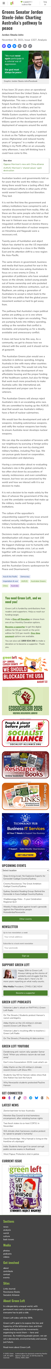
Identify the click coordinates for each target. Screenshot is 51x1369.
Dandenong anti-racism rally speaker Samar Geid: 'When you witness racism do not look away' (24, 1054)
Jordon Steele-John (13, 34)
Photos (6, 1250)
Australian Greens (38, 581)
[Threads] (42, 1097)
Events (6, 1277)
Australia (14, 586)
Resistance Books (11, 1291)
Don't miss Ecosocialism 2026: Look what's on (25, 1062)
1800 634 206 (28, 640)
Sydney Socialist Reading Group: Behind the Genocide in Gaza (24, 893)
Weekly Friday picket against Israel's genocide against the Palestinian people (25, 908)
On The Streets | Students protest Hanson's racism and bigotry (24, 1016)
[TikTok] (19, 1097)
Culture (6, 1236)
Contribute (8, 1271)
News (5, 1226)
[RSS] (47, 1097)
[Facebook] (9, 46)
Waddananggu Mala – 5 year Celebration (22, 899)
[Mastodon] (4, 46)
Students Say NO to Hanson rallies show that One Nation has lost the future (24, 1076)
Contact (6, 1274)
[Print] (20, 46)
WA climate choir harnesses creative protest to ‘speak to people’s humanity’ (24, 1127)
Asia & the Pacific (10, 576)
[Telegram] (30, 1097)
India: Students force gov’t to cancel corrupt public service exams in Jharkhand (23, 1143)
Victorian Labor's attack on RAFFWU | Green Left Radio (24, 1009)
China (5, 586)
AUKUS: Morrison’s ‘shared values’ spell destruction (22, 169)
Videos (6, 1257)
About (6, 1268)
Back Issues (8, 1239)
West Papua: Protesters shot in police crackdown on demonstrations (21, 1150)
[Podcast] (9, 1097)
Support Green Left (16, 964)
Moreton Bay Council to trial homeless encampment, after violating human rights (23, 1112)
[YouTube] (3, 1097)
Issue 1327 (31, 39)
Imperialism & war (10, 581)
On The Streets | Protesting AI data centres (23, 1038)
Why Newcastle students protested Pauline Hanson (24, 1084)
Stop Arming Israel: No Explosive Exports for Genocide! (24, 877)
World (6, 1233)
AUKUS (24, 581)
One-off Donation (21, 619)
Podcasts (7, 1253)
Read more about (16, 1347)
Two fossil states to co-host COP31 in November (21, 1120)
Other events (25, 919)
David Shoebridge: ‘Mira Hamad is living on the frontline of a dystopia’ (25, 1135)
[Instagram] (25, 1097)
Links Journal (9, 1288)
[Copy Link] (30, 46)
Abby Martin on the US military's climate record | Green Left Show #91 (22, 1024)
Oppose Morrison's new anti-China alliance (23, 164)
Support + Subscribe (27, 3)
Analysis (42, 39)
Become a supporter (15, 626)
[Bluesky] (14, 46)
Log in (45, 3)
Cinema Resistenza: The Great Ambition (22, 883)
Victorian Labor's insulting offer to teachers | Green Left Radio (24, 1032)
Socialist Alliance (11, 1295)
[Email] (25, 46)
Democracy (25, 576)
